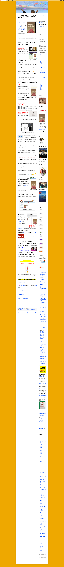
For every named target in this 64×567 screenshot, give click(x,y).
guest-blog (22, 227)
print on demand (32, 309)
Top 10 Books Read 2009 (42, 338)
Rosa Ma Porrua (41, 435)
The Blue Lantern (41, 532)
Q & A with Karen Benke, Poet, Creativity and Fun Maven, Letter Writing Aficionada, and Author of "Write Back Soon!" (43, 290)
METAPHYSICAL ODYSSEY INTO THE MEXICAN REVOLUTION (22, 22)
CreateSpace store (28, 155)
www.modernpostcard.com (28, 231)
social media (27, 227)
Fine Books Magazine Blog (41, 429)
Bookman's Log (40, 426)
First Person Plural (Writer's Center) (43, 489)
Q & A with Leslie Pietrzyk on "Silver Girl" (43, 279)
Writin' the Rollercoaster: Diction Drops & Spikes (42, 310)
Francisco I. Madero (23, 244)
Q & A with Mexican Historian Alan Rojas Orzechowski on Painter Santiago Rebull (43, 303)
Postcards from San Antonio (42, 518)
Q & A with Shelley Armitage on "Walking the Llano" (42, 284)
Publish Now (34, 309)
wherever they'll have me (20, 228)
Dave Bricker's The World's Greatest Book (43, 483)
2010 (40, 90)
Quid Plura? (41, 519)
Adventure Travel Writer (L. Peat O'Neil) (42, 472)
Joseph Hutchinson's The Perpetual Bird (43, 496)
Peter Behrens (41, 515)
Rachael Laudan (41, 447)
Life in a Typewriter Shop (41, 412)
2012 (40, 88)
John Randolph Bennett (42, 495)
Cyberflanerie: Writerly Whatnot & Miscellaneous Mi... (43, 72)
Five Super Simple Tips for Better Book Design (43, 354)
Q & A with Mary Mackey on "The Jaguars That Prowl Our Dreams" (43, 272)
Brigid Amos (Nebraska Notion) (42, 478)
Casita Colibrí (41, 440)
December (41, 63)
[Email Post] (24, 308)
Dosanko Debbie (41, 466)
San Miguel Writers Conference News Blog (43, 458)
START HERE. (19, 101)
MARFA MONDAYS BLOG (41, 376)
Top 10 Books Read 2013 (42, 335)
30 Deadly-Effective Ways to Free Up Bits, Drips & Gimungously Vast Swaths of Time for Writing (43, 318)
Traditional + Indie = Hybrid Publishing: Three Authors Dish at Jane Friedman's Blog (26, 290)
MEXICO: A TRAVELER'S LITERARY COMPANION (41, 26)
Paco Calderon (41, 444)
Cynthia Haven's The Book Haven (43, 481)
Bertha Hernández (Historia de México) (42, 445)
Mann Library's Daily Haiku (42, 506)
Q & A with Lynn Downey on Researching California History (42, 274)
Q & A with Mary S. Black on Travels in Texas (43, 281)
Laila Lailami (41, 501)
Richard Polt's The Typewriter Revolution (42, 522)
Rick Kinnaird (41, 523)
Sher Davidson (41, 438)
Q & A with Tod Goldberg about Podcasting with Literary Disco (42, 301)
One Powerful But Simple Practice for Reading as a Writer (43, 314)
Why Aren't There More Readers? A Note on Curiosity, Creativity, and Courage (43, 360)
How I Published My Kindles (21, 294)
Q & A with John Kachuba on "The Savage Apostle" (43, 288)
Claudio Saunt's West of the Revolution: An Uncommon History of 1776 (43, 342)
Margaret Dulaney (41, 546)
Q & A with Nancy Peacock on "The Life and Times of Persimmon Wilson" (43, 278)
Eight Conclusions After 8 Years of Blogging (43, 319)
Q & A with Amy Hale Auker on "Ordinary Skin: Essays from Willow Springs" (43, 271)
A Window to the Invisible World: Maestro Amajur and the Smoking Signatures (43, 357)
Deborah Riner (41, 450)
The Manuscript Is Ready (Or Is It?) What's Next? (43, 322)
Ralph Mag (41, 549)
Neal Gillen (41, 511)
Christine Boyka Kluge (42, 479)
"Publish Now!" (20, 82)
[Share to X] (27, 308)
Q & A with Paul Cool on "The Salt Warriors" (43, 287)
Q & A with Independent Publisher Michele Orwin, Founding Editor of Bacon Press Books (43, 300)
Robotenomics (41, 550)
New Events (19, 303)
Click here (40, 555)
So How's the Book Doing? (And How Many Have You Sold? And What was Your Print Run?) (43, 321)
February (41, 85)
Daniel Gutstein (41, 482)
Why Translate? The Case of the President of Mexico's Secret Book (43, 352)
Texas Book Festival (24, 229)
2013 (40, 87)
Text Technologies (41, 431)
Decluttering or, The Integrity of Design (42, 327)
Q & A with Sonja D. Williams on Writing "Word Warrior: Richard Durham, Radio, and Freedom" (43, 295)
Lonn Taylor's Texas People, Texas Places (43, 355)
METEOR (40, 18)
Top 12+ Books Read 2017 (42, 332)
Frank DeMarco (41, 543)
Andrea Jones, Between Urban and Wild (43, 474)
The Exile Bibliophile (41, 428)
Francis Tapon (41, 490)
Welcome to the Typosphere (41, 415)
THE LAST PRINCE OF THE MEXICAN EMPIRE (42, 22)
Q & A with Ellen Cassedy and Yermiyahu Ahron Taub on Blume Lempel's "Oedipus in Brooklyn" (43, 282)
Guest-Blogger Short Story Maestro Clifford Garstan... (43, 68)
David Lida (41, 446)
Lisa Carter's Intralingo (42, 504)
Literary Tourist (40, 430)
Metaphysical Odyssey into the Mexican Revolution (23, 298)
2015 (40, 61)
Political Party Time (41, 517)
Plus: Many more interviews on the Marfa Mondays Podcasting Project (43, 307)
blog (20, 227)
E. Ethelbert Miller (41, 486)
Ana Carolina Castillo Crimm (41, 418)
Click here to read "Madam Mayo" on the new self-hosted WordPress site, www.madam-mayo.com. (42, 16)
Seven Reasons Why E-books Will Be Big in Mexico (23, 295)
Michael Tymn (41, 547)
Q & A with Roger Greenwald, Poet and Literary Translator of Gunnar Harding (43, 297)
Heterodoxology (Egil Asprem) (42, 544)
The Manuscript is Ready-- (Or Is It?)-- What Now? (23, 301)
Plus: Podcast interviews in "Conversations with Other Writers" (43, 305)
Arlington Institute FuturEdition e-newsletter (43, 541)
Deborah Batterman (41, 484)
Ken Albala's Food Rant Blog (42, 499)
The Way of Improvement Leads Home (43, 533)
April (40, 83)
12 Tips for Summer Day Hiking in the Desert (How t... (43, 76)
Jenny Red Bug (41, 442)
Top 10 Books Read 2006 (42, 340)
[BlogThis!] (26, 308)
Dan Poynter (22, 309)
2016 (40, 60)
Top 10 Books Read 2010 (42, 337)
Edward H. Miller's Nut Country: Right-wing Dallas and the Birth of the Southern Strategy (43, 350)
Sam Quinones (41, 456)
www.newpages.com (25, 232)
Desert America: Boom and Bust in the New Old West (43, 361)
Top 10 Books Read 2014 (42, 334)
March (40, 84)
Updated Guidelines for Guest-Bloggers (43, 69)
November (41, 64)
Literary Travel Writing (42, 326)
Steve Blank (41, 529)
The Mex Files (41, 461)
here (19, 227)
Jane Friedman (26, 309)
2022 (40, 55)
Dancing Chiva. (26, 185)
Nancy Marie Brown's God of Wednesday (42, 510)
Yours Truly (19, 254)
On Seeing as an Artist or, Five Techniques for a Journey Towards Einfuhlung (43, 316)
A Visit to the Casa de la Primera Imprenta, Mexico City (42, 345)
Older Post (36, 312)
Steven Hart (41, 530)
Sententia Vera (41, 527)
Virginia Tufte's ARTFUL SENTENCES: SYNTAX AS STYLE (43, 311)
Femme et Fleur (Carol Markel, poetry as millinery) (43, 488)
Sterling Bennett (41, 437)
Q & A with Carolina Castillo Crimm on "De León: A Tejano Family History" (43, 286)
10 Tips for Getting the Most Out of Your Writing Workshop (43, 325)
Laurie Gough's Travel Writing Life (43, 502)
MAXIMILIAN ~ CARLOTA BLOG (42, 383)
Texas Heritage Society (41, 421)
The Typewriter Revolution (41, 414)
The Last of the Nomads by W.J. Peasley (43, 71)
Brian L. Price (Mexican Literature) (43, 449)
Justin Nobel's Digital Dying (42, 497)
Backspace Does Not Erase (41, 411)
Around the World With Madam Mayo (43, 363)
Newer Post (19, 312)
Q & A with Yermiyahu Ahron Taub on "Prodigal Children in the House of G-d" (43, 275)
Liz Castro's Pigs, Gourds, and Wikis (43, 505)
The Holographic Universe (42, 362)
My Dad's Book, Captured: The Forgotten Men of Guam (42, 358)
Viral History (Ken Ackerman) (42, 535)
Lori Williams (41, 545)
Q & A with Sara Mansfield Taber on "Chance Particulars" (43, 277)
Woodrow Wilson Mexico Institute (43, 460)
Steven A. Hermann (41, 552)
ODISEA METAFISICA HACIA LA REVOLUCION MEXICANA (22, 28)
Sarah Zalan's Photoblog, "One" (42, 526)
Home (27, 312)
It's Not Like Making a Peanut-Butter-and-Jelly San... (43, 75)
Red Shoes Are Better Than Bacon (43, 441)
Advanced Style (41, 471)
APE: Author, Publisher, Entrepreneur (21, 282)
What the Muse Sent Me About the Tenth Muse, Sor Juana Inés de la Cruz (43, 347)
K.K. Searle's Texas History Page (42, 419)
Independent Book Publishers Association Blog (42, 492)
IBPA (24, 309)
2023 (40, 54)
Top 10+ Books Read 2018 (42, 331)
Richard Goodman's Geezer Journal (43, 521)
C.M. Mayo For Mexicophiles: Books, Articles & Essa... (43, 67)
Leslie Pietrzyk (41, 503)
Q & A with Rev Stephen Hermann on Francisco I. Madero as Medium (43, 298)
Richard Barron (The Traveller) (42, 520)
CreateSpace (26, 74)
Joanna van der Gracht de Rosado (42, 459)
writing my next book (20, 221)
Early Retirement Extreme (42, 542)
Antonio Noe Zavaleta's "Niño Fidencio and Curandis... (42, 77)
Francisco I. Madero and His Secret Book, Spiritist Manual (22, 23)
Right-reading (41, 524)
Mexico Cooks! (41, 453)
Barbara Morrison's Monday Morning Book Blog (43, 476)
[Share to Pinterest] (28, 308)
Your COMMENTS (23, 285)
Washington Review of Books (42, 536)
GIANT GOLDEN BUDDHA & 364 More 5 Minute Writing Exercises (42, 395)
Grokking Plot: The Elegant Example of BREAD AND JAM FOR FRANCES (43, 313)
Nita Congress (41, 512)
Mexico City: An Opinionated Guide (43, 452)
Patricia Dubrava (41, 514)
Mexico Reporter (41, 455)
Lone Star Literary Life (41, 420)
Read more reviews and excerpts (42, 129)
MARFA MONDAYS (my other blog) (43, 507)
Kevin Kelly (41, 500)
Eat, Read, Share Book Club (42, 487)
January (41, 86)
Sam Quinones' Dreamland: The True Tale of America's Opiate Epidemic (43, 348)
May (40, 82)
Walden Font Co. (31, 152)
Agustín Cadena (41, 443)
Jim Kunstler (41, 494)
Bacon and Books (41, 475)
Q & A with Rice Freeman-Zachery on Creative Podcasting (43, 304)
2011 (40, 89)
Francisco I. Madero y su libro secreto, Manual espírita (22, 29)
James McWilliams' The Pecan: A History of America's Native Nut (42, 351)
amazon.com (19, 94)
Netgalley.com (31, 235)
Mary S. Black (41, 509)
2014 (40, 62)
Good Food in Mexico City (42, 462)
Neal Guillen (28, 309)
